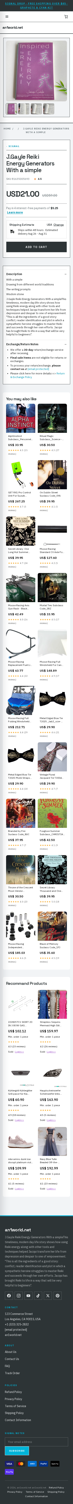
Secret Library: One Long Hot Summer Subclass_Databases (20, 550)
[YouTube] (28, 1296)
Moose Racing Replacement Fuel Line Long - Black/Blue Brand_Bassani (20, 663)
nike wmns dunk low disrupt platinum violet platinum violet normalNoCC (20, 1161)
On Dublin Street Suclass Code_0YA (50, 494)
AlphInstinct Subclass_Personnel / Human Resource (20, 437)
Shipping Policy (14, 1413)
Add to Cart (36, 247)
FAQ (7, 1366)
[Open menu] (6, 16)
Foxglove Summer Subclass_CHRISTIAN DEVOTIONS (52, 832)
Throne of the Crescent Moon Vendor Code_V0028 (20, 889)
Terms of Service (15, 1406)
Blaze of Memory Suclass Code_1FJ (50, 945)
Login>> (19, 1051)
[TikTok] (38, 1296)
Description (14, 274)
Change (59, 224)
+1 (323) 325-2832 (17, 1324)
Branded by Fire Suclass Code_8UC (18, 832)
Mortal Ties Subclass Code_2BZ (51, 607)
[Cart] (66, 16)
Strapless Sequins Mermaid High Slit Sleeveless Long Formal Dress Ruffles (51, 1023)
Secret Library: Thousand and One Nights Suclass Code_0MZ (50, 889)
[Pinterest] (58, 1296)
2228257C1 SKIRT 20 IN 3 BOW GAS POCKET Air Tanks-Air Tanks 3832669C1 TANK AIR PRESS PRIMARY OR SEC (20, 1023)
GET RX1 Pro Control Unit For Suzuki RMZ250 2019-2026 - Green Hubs (20, 494)
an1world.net (12, 27)
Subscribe (17, 1450)
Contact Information (18, 1420)
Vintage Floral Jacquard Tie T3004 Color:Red (51, 776)
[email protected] (38, 369)
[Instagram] (19, 1296)
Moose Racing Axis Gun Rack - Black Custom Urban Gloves (20, 607)
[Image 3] (36, 108)
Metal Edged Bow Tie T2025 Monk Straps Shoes (19, 776)
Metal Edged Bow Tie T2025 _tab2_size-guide (51, 720)
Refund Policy (13, 1392)
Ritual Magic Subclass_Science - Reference (51, 437)
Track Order (12, 1373)
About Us (10, 1352)
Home (7, 128)
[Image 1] (11, 108)
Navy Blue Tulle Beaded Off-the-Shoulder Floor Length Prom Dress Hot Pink (52, 1161)
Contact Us (12, 1359)
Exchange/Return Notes (22, 344)
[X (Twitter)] (48, 1296)
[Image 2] (24, 108)
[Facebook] (9, 1296)
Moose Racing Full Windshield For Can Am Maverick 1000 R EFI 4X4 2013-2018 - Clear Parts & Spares (51, 663)
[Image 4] (48, 108)
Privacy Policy (13, 1399)
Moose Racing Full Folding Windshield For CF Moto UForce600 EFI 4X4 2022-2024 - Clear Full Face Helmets (20, 720)
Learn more (15, 212)
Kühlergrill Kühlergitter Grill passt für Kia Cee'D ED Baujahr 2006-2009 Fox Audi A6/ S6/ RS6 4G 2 (20, 1092)
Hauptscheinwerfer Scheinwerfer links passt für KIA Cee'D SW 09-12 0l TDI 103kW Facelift (51, 1092)
